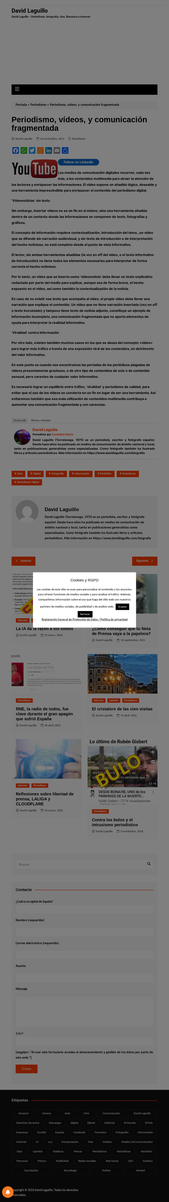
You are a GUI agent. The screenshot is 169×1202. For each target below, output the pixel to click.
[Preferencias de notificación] (8, 1192)
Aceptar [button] (122, 606)
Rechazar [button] (85, 614)
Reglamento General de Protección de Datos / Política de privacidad (85, 619)
